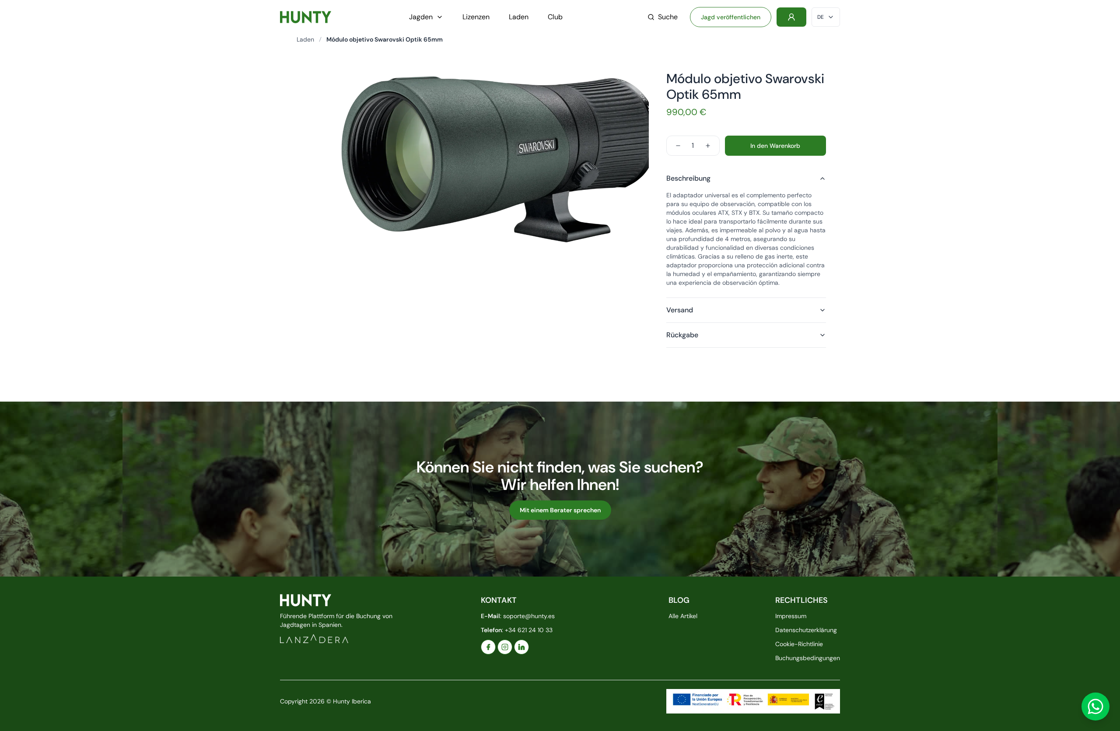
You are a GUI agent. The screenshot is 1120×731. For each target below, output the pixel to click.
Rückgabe (682, 334)
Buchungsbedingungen (807, 658)
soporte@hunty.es (529, 616)
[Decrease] (678, 145)
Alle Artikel (682, 616)
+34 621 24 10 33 (529, 630)
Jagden (421, 16)
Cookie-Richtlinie (799, 644)
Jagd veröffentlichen (730, 17)
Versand (679, 310)
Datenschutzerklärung (806, 630)
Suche (668, 16)
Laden (518, 16)
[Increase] (708, 145)
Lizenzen (476, 16)
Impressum (790, 616)
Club (555, 16)
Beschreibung (688, 178)
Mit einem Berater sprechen (560, 510)
